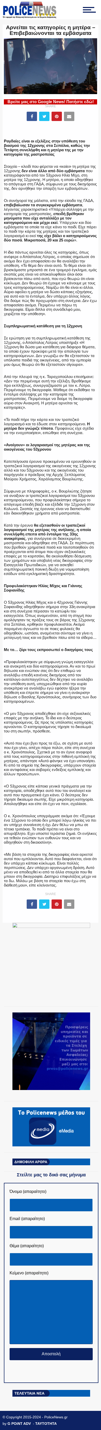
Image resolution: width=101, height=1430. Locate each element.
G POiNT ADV (19, 1423)
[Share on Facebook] (32, 116)
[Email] (69, 116)
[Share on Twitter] (44, 116)
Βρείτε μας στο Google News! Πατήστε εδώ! (51, 102)
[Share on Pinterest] (57, 116)
